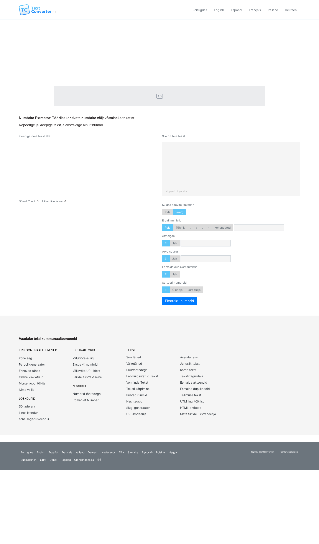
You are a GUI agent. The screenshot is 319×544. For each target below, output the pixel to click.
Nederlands (108, 452)
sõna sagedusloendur (34, 419)
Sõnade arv (27, 406)
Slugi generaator (138, 407)
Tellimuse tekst (190, 395)
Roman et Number (86, 400)
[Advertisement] (159, 52)
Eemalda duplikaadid (195, 389)
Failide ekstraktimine (87, 377)
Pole (168, 227)
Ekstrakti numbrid (179, 301)
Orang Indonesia (84, 459)
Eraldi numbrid (171, 220)
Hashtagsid (134, 401)
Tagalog (66, 459)
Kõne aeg (25, 358)
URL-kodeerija (136, 414)
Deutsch (291, 10)
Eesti (43, 459)
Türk (121, 452)
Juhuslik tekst (190, 363)
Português (199, 10)
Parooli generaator (32, 364)
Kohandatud (223, 227)
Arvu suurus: (170, 251)
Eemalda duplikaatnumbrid (179, 267)
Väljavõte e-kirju (84, 358)
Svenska (133, 452)
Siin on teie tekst (173, 136)
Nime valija (26, 389)
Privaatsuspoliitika (289, 452)
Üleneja (177, 289)
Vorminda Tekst (137, 382)
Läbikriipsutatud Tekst (142, 376)
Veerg (180, 212)
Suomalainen (28, 459)
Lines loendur (28, 412)
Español (236, 10)
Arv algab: (169, 236)
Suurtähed (133, 357)
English (219, 10)
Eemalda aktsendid (193, 382)
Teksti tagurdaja (191, 376)
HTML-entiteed (190, 407)
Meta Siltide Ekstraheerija (198, 414)
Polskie (160, 452)
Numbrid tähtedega (87, 394)
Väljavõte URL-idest (86, 371)
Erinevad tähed (29, 371)
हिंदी (99, 459)
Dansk (54, 459)
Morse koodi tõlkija (32, 383)
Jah (174, 243)
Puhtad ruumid (136, 395)
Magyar (173, 452)
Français (255, 10)
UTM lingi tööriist (192, 401)
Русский (147, 452)
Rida (167, 212)
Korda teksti (188, 370)
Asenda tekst (189, 357)
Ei (166, 243)
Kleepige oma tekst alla (34, 136)
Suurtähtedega (137, 370)
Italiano (273, 10)
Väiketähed (134, 363)
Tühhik (180, 227)
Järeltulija (194, 289)
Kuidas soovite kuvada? (178, 204)
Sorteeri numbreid (174, 282)
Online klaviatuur (31, 377)
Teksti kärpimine (138, 389)
